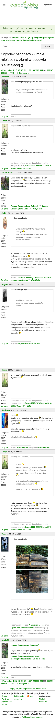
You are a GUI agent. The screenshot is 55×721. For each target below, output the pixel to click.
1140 (12, 73)
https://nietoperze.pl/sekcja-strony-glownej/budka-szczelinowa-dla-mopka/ (28, 657)
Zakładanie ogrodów (19, 697)
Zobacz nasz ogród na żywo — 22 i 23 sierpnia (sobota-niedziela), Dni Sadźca (24, 30)
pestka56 (5, 76)
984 (41, 70)
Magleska (6, 410)
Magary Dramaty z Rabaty (28, 343)
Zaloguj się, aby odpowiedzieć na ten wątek (27, 688)
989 (5, 73)
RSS (31, 696)
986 (48, 70)
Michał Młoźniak (43, 700)
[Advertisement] (27, 17)
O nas (4, 696)
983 (37, 70)
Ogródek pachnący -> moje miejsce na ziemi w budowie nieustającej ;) (27, 38)
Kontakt (5, 704)
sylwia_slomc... (8, 172)
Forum (16, 37)
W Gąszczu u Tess (37, 624)
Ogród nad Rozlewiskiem (22, 627)
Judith (4, 213)
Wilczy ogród (22, 447)
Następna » (24, 73)
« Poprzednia (6, 70)
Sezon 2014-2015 (23, 168)
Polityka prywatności (7, 700)
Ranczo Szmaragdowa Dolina (29, 207)
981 (30, 70)
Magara (5, 284)
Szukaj (47, 46)
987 (51, 70)
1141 (17, 73)
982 (34, 70)
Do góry (4, 116)
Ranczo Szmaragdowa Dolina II (25, 206)
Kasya (4, 120)
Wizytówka (37, 208)
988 (2, 73)
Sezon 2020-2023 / (33, 165)
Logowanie (47, 4)
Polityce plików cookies (32, 717)
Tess (4, 534)
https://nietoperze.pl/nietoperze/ (25, 645)
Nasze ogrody (27, 37)
